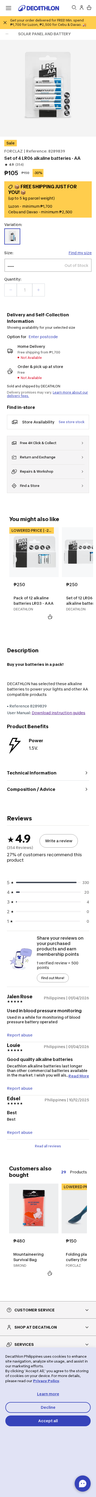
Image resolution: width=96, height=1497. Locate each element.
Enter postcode (43, 336)
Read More (79, 1076)
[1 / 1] (48, 88)
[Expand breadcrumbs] (7, 33)
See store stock (72, 422)
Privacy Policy (46, 1381)
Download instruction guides (58, 712)
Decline (48, 1407)
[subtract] (10, 290)
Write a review (58, 840)
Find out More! (52, 978)
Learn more (48, 1394)
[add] (38, 290)
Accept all (48, 1420)
